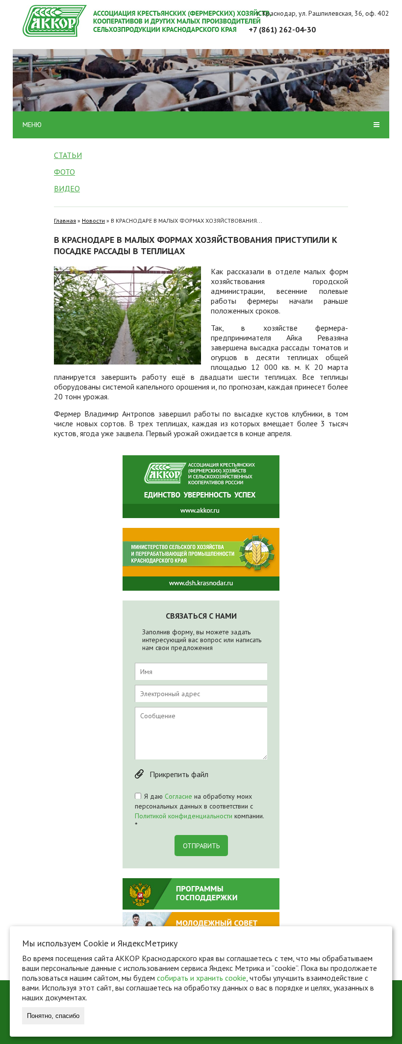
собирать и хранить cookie (201, 978)
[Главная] (206, 21)
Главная (65, 220)
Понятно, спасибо (53, 1015)
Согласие (178, 796)
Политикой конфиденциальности (183, 815)
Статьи (68, 155)
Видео (67, 188)
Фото (64, 172)
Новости (93, 220)
